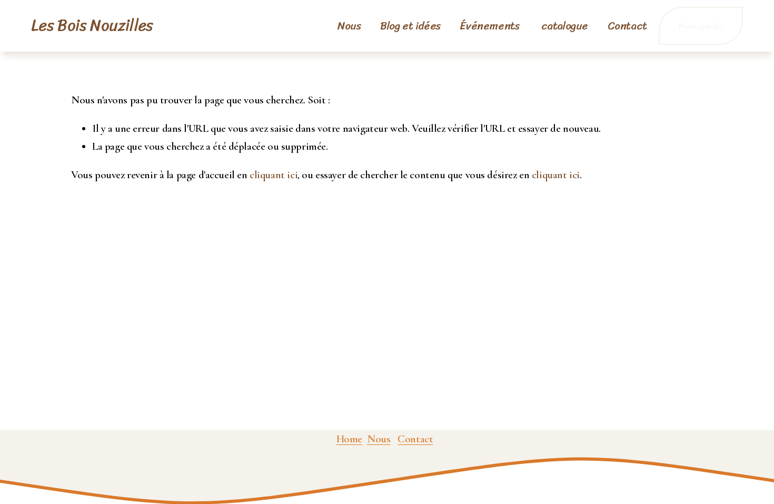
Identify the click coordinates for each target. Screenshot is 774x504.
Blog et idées (410, 26)
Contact (627, 26)
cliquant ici (273, 174)
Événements (490, 26)
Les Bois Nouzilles (92, 25)
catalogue (564, 26)
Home (349, 438)
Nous (349, 26)
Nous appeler (700, 26)
